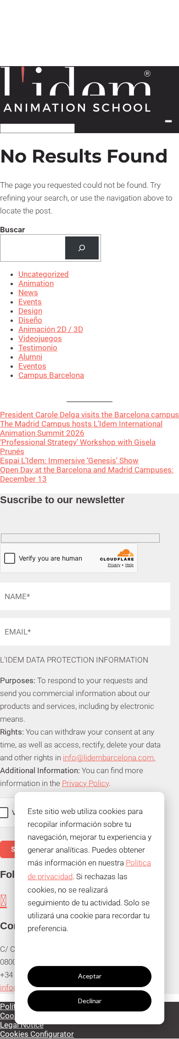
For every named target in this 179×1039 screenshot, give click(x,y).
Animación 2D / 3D (50, 329)
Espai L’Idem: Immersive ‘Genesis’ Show (69, 460)
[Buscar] (82, 248)
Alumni (30, 356)
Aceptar (89, 976)
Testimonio (37, 347)
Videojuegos (40, 338)
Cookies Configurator (37, 1034)
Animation (36, 283)
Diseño (30, 320)
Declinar (89, 1001)
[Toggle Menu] (168, 121)
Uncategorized (43, 274)
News (28, 292)
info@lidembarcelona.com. (109, 757)
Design (30, 310)
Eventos (32, 366)
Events (30, 301)
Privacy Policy (85, 783)
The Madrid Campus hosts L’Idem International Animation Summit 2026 (81, 428)
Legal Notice (22, 1024)
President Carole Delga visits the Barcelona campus (89, 414)
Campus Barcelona (51, 375)
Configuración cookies (89, 951)
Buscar (12, 229)
